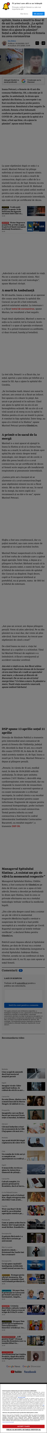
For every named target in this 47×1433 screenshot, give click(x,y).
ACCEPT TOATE (23, 1426)
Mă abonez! (38, 13)
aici (43, 1405)
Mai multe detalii (21, 1397)
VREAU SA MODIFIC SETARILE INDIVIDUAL (23, 1429)
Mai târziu (24, 13)
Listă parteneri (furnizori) (8, 1422)
